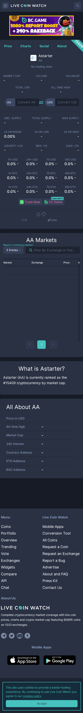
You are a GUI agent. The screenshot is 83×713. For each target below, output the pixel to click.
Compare (9, 574)
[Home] (41, 607)
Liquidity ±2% (13, 145)
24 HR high (71, 131)
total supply (41, 118)
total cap (22, 87)
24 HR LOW (41, 131)
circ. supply (13, 118)
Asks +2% (72, 145)
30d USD (70, 159)
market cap (11, 76)
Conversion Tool (57, 533)
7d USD (51, 159)
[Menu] (5, 5)
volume (41, 76)
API (4, 581)
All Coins (50, 540)
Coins (6, 526)
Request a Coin (55, 547)
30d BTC (70, 173)
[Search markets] (29, 250)
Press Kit (50, 581)
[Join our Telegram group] (4, 635)
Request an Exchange (61, 554)
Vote (5, 554)
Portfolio (8, 533)
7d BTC (51, 173)
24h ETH (32, 187)
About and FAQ (55, 574)
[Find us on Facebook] (27, 635)
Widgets (8, 567)
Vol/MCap (73, 76)
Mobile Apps (53, 526)
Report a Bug (54, 560)
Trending (8, 547)
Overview (9, 540)
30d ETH (70, 187)
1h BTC (12, 173)
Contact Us (52, 587)
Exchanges (10, 560)
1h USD (13, 159)
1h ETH (13, 187)
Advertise (51, 567)
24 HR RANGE (13, 131)
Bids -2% (41, 145)
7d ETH (51, 187)
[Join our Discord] (20, 635)
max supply (70, 118)
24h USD (32, 159)
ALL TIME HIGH (60, 87)
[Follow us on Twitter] (12, 635)
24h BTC (31, 173)
